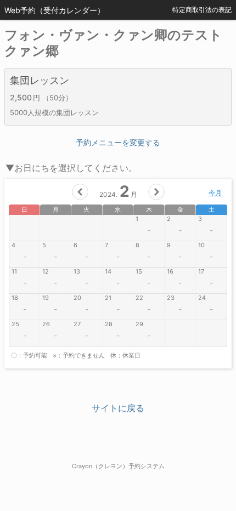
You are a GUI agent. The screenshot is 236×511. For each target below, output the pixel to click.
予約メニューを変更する (118, 142)
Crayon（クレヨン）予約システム (118, 466)
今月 (215, 193)
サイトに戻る (118, 407)
